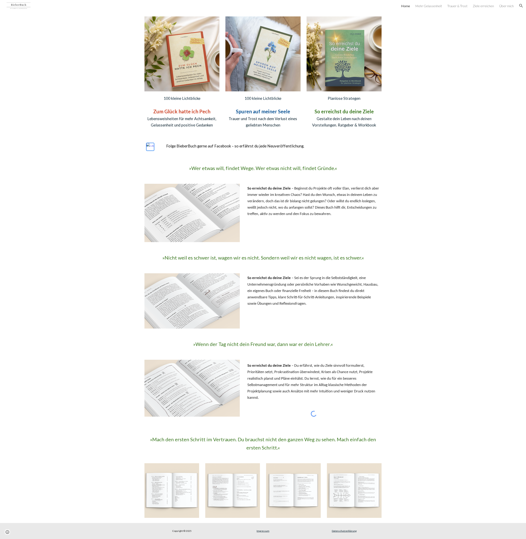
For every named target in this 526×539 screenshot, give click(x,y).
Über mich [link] (506, 6)
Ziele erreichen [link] (483, 6)
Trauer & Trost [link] (457, 6)
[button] (521, 6)
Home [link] (405, 6)
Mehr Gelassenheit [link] (428, 6)
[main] (181, 97)
